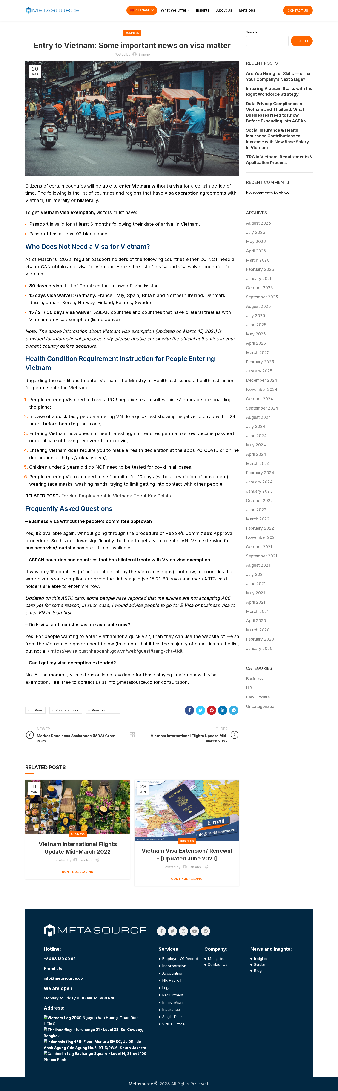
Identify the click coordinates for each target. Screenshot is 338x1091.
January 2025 (259, 371)
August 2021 (258, 565)
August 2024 (258, 417)
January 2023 (259, 491)
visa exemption (104, 710)
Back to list (132, 734)
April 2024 (256, 454)
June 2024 (256, 435)
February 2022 (260, 528)
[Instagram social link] (183, 931)
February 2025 (260, 361)
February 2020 (260, 639)
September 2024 (262, 408)
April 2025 (256, 343)
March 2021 (257, 611)
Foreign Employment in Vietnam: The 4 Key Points (116, 496)
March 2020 (257, 629)
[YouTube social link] (194, 931)
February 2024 (260, 472)
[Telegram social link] (233, 710)
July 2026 (255, 232)
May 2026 (256, 241)
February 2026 (260, 269)
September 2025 (262, 296)
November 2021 (261, 537)
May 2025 (256, 334)
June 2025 (256, 324)
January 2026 (259, 278)
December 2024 (261, 380)
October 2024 (259, 398)
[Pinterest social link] (211, 710)
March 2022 (257, 519)
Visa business (66, 710)
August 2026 (258, 223)
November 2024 (261, 389)
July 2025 (255, 315)
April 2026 (256, 250)
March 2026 (257, 260)
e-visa (37, 710)
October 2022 (259, 500)
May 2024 (256, 444)
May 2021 (255, 592)
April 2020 (256, 620)
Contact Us (298, 10)
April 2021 (255, 602)
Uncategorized (260, 706)
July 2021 (255, 574)
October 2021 (259, 546)
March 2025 (257, 352)
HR (249, 687)
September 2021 (261, 556)
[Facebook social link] (189, 710)
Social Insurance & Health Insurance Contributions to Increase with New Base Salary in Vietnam (277, 139)
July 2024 (255, 426)
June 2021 (256, 583)
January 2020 (259, 648)
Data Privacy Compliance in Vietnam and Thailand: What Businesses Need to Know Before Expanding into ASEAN (276, 112)
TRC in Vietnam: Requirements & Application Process (279, 159)
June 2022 (256, 509)
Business (132, 33)
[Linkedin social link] (222, 710)
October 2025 (259, 287)
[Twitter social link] (200, 710)
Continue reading (77, 871)
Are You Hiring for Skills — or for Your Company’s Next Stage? (278, 76)
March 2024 (257, 463)
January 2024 (259, 481)
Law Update (258, 697)
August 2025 (258, 306)
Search (251, 32)
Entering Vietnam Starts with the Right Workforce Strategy (279, 91)
